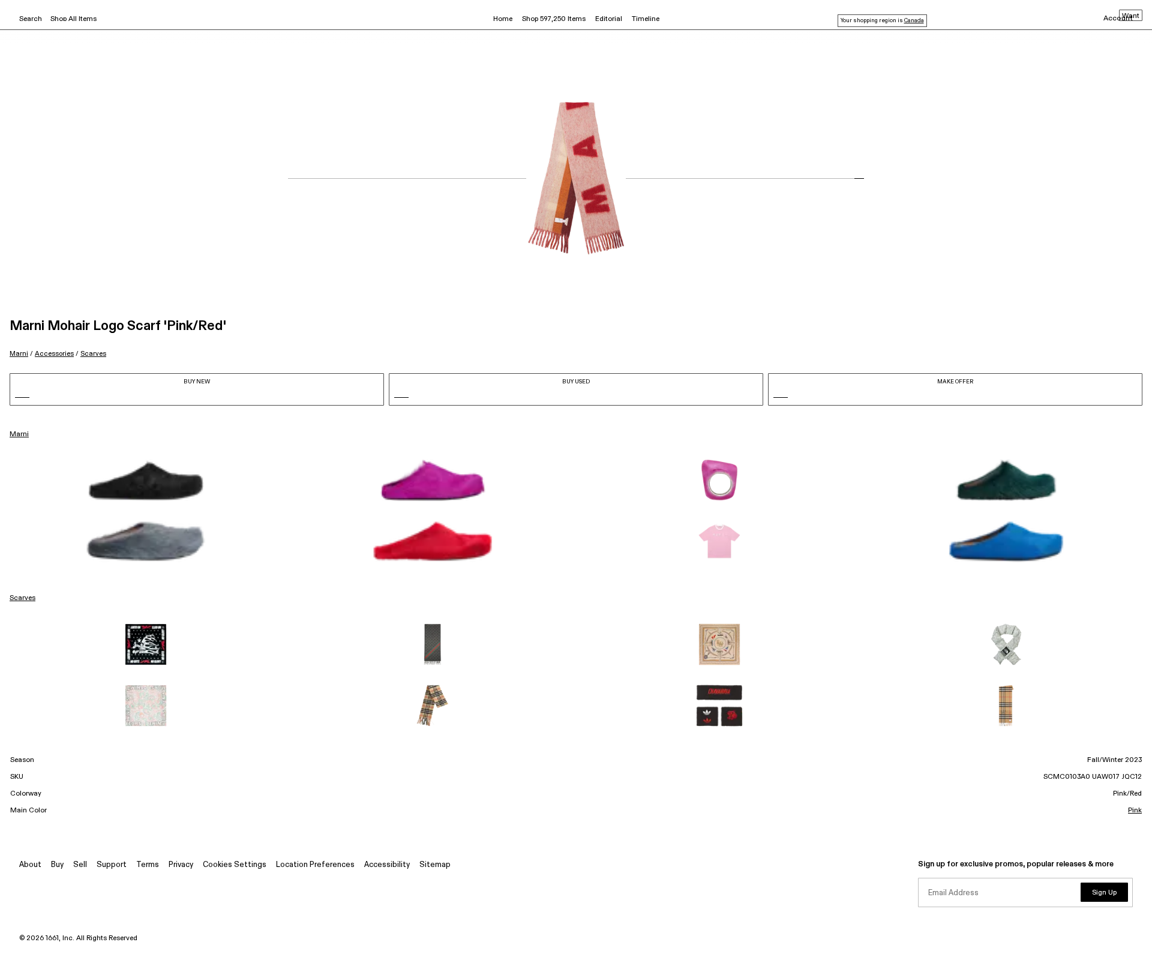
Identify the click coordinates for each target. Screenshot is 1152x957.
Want (1130, 16)
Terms (147, 865)
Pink (1135, 810)
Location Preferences (315, 865)
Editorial (608, 19)
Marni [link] (19, 434)
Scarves (93, 353)
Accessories (54, 353)
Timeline (645, 19)
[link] (146, 480)
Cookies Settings (234, 865)
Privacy (181, 865)
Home (502, 19)
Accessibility (387, 865)
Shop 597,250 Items (554, 19)
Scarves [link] (22, 598)
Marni (19, 353)
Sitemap (435, 865)
